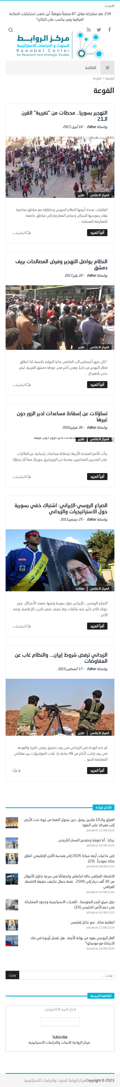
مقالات (79, 588)
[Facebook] (109, 30)
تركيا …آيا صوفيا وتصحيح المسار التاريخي (86, 840)
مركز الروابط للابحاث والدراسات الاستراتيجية (59, 1042)
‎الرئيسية (109, 78)
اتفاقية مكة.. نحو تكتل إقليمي (92, 922)
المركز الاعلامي (99, 195)
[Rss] (88, 30)
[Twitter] (99, 30)
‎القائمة (90, 67)
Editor (91, 127)
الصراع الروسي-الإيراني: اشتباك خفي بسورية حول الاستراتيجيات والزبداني (61, 508)
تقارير (81, 195)
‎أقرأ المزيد (97, 232)
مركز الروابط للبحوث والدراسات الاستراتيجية (55, 1080)
